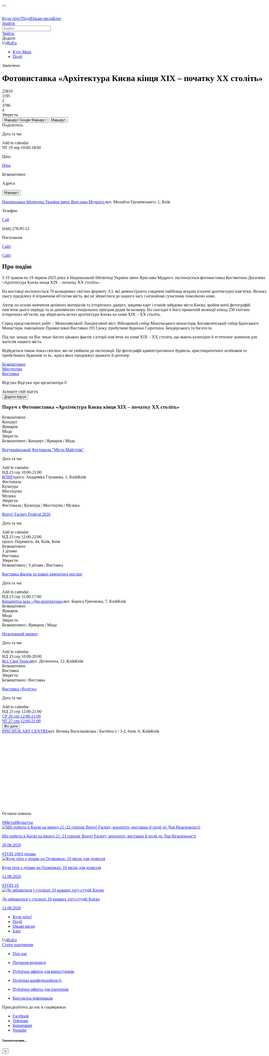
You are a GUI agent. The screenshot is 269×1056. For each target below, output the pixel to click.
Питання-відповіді (29, 962)
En (14, 43)
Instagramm (22, 1025)
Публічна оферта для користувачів (43, 971)
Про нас (20, 953)
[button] (8, 33)
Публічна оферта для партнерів (41, 989)
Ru (9, 43)
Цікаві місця (42, 18)
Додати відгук (15, 397)
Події (26, 18)
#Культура (24, 822)
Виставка (10, 373)
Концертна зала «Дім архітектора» (33, 601)
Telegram (20, 1020)
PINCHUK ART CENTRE (25, 731)
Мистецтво (12, 369)
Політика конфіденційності (37, 980)
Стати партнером (17, 944)
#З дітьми (27, 854)
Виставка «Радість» (19, 689)
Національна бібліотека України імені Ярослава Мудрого (53, 202)
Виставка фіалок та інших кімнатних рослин (42, 574)
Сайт (6, 255)
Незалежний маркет (20, 634)
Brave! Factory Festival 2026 (26, 514)
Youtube (20, 1030)
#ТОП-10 (10, 854)
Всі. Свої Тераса (16, 661)
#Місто (8, 822)
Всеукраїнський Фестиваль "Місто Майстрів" (43, 449)
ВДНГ (7, 477)
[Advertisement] (134, 770)
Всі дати (11, 726)
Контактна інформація (33, 998)
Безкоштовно (13, 364)
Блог (57, 18)
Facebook (21, 1016)
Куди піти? (12, 18)
